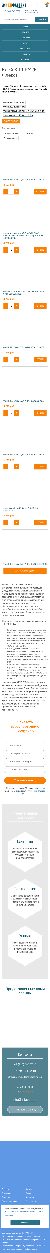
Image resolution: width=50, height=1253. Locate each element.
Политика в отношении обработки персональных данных (23, 1241)
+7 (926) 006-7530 (25, 1064)
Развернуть (9, 1215)
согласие (13, 791)
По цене (29, 133)
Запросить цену (25, 571)
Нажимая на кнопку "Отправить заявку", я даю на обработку (25, 791)
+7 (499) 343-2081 (12, 11)
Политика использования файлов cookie (19, 1249)
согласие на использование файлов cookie (22, 1211)
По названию (10, 138)
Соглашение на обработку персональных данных (23, 1246)
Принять (25, 1222)
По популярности (11, 133)
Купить (40, 191)
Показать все (11, 121)
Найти (42, 19)
